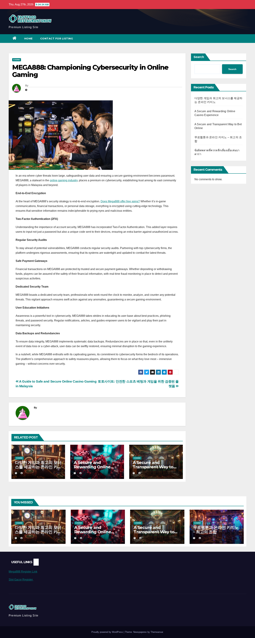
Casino (16, 60)
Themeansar (157, 632)
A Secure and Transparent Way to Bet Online (153, 467)
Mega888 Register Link (23, 571)
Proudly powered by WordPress (107, 632)
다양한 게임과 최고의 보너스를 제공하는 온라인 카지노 (38, 467)
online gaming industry (64, 180)
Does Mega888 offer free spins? (120, 201)
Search (199, 57)
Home (28, 38)
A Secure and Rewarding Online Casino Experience (92, 467)
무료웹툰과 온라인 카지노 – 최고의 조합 (216, 529)
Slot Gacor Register (21, 579)
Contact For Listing (56, 38)
